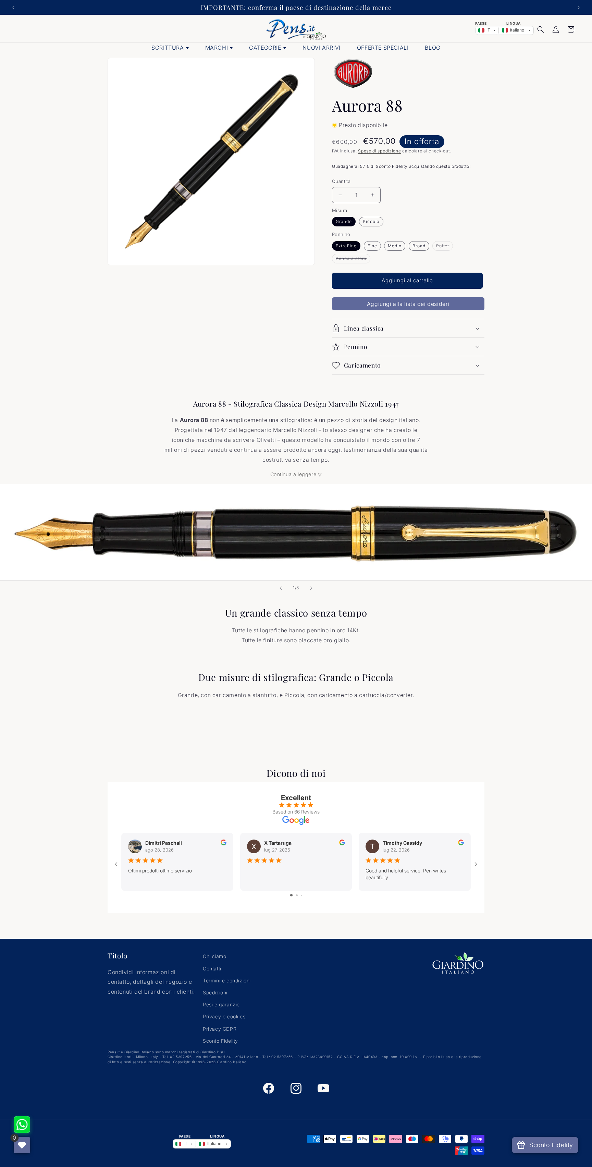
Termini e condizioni (227, 980)
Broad (419, 245)
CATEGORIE (265, 47)
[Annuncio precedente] (13, 7)
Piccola (371, 221)
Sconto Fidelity (220, 1041)
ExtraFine (346, 245)
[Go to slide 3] (301, 895)
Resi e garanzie (221, 1004)
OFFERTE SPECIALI (383, 47)
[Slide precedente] (280, 588)
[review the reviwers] (223, 843)
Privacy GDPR (219, 1029)
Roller (444, 247)
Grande (344, 221)
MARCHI (216, 47)
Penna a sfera (353, 259)
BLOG (432, 47)
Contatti (212, 968)
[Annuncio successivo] (578, 7)
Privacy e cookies (224, 1016)
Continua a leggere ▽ (296, 474)
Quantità (341, 181)
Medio (395, 245)
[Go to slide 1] (291, 895)
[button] (540, 29)
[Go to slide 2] (297, 895)
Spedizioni (215, 992)
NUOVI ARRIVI (322, 47)
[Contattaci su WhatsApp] (22, 1124)
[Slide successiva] (311, 588)
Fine (372, 245)
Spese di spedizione (379, 150)
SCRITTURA (167, 47)
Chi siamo (214, 956)
